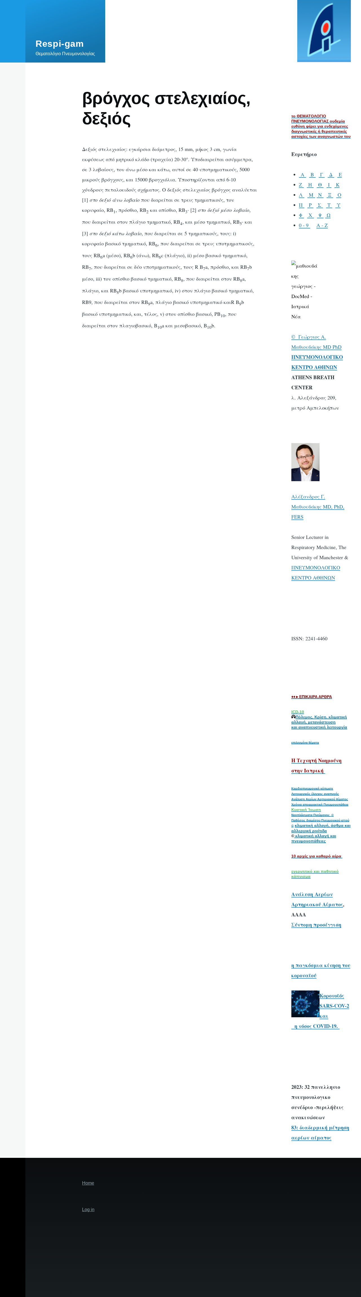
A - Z (322, 225)
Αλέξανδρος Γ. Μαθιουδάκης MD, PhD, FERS (317, 506)
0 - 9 (304, 225)
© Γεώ (299, 336)
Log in (88, 1209)
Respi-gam (60, 44)
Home (88, 1183)
